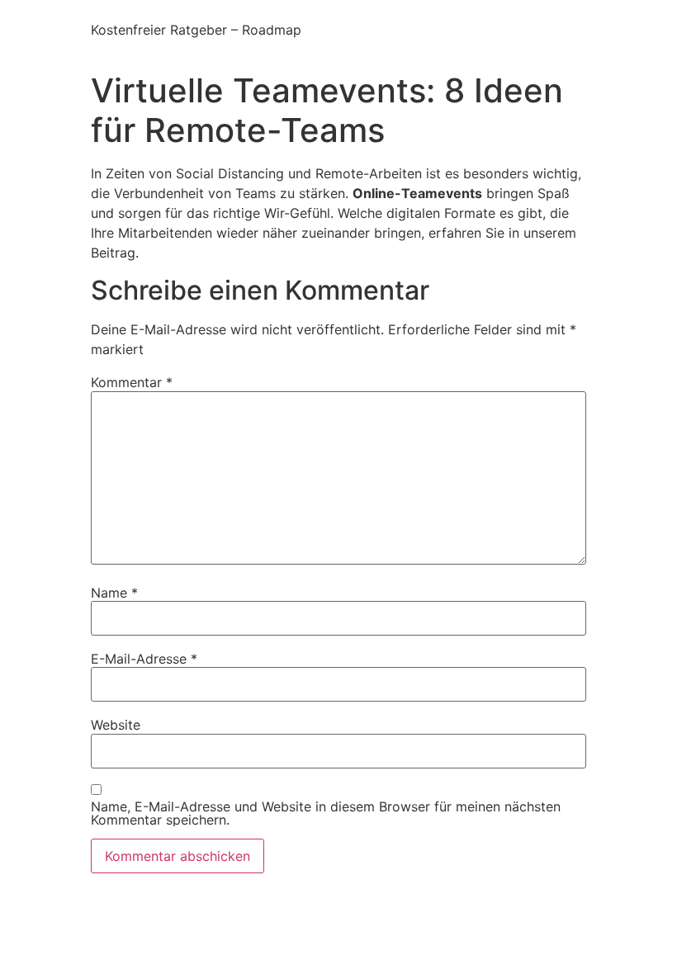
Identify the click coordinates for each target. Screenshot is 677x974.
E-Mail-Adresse (144, 658)
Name (114, 592)
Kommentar (132, 382)
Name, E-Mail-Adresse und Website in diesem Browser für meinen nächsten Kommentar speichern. (326, 813)
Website (115, 724)
